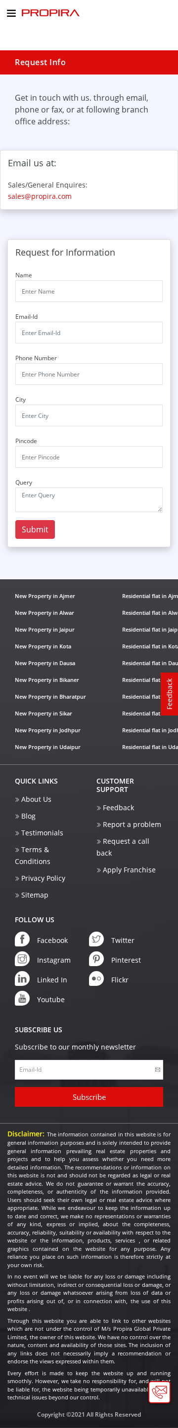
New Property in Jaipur (45, 629)
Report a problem (132, 824)
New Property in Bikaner (47, 679)
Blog (28, 816)
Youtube (51, 999)
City (20, 399)
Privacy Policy (43, 878)
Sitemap (34, 895)
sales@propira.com (40, 196)
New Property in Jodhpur (48, 730)
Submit (35, 529)
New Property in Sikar (43, 713)
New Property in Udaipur (48, 747)
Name (23, 275)
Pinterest (126, 960)
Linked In (52, 979)
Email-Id (26, 316)
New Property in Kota (43, 646)
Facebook (52, 940)
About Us (36, 799)
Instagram (54, 960)
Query (23, 482)
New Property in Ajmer (45, 596)
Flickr (120, 979)
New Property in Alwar (44, 612)
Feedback (118, 807)
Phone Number (36, 358)
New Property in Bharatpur (50, 696)
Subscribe (89, 1097)
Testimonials (42, 832)
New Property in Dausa (45, 663)
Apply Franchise (129, 869)
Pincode (26, 441)
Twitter (122, 940)
